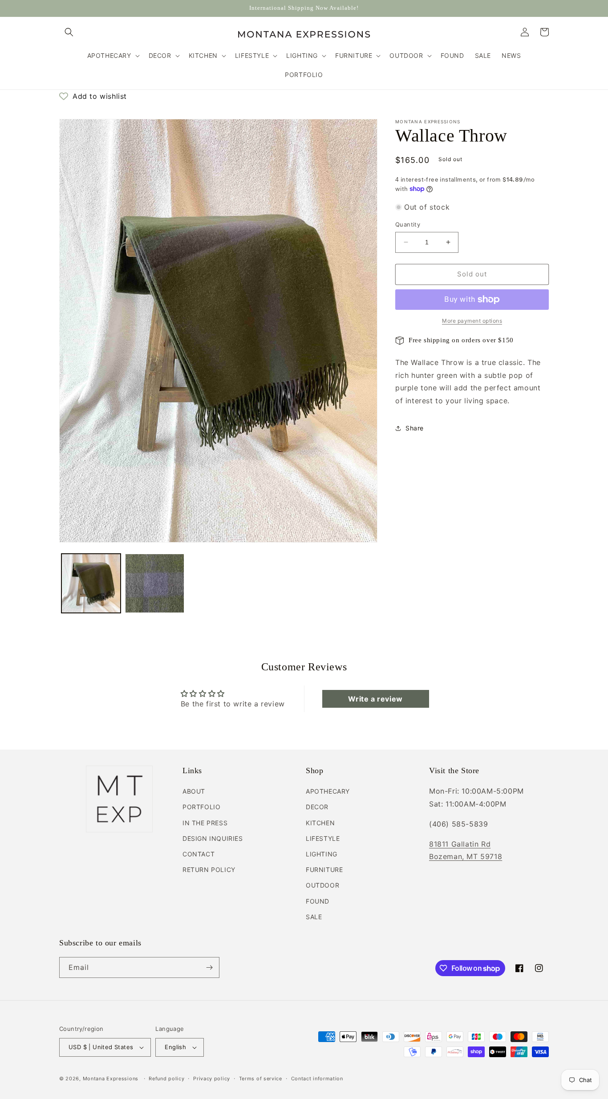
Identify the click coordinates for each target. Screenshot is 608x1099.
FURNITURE (324, 869)
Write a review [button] (375, 698)
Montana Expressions (110, 1078)
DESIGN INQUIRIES (212, 838)
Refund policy (166, 1078)
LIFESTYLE (323, 838)
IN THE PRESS (204, 823)
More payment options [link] (472, 320)
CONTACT (198, 854)
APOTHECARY (328, 791)
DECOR (317, 807)
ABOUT (193, 791)
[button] (69, 32)
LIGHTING (321, 854)
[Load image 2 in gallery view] (154, 583)
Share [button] (414, 428)
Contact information (317, 1078)
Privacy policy (211, 1078)
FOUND (317, 901)
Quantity (407, 224)
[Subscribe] (209, 967)
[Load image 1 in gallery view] (91, 583)
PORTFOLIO (201, 807)
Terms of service (260, 1078)
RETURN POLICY (208, 869)
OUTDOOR (322, 885)
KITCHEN (320, 823)
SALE (314, 917)
